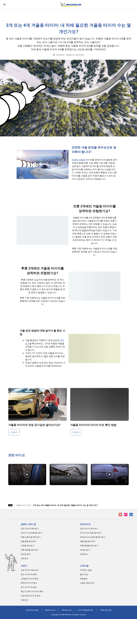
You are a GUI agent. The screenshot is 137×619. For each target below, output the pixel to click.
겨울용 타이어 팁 (23, 505)
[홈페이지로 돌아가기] (71, 4)
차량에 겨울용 (78, 159)
